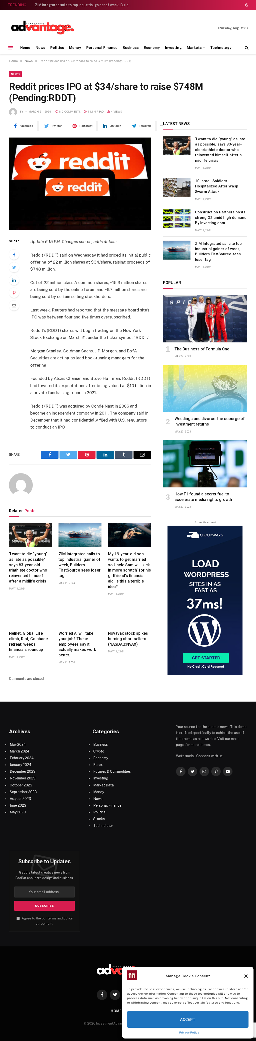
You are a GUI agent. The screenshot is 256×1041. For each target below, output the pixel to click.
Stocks (99, 819)
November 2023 (23, 778)
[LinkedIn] (14, 280)
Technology (221, 48)
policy (68, 918)
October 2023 (21, 785)
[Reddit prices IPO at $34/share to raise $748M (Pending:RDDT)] (80, 184)
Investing (173, 48)
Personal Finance (102, 48)
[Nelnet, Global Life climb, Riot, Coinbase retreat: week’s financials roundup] (30, 614)
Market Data (103, 785)
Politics (57, 48)
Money (75, 48)
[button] (246, 976)
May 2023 (18, 812)
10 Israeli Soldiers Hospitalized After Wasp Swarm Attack (216, 186)
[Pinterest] (14, 293)
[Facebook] (14, 255)
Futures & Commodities (112, 771)
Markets (194, 48)
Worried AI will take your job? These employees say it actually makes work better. (77, 644)
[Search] (246, 47)
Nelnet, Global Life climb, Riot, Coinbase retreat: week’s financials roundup (28, 641)
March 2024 (20, 751)
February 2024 (22, 758)
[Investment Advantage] (43, 28)
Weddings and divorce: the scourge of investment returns (209, 421)
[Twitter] (14, 267)
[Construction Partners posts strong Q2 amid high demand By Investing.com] (176, 218)
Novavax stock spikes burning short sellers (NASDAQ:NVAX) (128, 639)
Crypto (98, 751)
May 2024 (18, 744)
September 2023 (23, 792)
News (40, 48)
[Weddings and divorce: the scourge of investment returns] (205, 388)
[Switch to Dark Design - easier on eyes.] (246, 5)
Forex (98, 765)
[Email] (14, 305)
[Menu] (10, 47)
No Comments (70, 111)
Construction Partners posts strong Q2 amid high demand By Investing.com (220, 217)
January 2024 (21, 765)
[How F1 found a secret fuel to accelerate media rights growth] (205, 463)
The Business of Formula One (201, 349)
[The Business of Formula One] (205, 318)
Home (25, 48)
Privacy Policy (189, 1032)
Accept (188, 1019)
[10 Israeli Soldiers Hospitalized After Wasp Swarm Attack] (176, 187)
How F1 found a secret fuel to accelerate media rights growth (203, 497)
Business (130, 48)
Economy (152, 48)
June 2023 (18, 805)
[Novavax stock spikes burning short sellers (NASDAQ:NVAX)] (129, 614)
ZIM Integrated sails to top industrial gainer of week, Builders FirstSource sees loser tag (85, 5)
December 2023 (23, 771)
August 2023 (20, 799)
